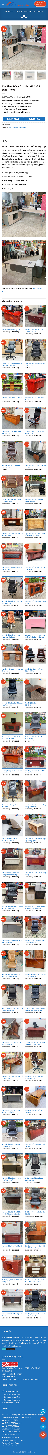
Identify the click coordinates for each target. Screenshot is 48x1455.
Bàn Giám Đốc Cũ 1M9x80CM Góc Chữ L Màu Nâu (11, 840)
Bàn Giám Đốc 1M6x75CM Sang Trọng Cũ (35, 874)
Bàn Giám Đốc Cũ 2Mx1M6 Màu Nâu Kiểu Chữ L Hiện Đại (35, 907)
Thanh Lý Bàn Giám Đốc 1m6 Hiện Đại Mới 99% (34, 330)
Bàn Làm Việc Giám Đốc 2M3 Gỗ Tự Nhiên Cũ (12, 1077)
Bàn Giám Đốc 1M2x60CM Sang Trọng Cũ (35, 602)
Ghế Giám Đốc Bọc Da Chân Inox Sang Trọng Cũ (12, 704)
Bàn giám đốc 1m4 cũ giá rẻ (11, 330)
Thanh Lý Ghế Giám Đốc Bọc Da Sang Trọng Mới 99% (12, 365)
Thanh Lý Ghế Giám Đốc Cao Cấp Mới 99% (34, 670)
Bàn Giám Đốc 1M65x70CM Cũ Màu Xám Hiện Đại (12, 941)
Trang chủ (9, 12)
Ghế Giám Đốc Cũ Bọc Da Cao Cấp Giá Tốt (35, 365)
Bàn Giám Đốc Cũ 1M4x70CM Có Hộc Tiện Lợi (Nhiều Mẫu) (11, 1213)
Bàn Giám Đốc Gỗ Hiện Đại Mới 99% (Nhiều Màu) (12, 1179)
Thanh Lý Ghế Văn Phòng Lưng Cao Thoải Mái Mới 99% (35, 941)
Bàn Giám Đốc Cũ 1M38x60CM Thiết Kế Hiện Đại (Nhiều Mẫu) (35, 636)
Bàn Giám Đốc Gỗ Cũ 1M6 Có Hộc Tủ (34, 398)
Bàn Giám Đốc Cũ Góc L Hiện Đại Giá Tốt (35, 466)
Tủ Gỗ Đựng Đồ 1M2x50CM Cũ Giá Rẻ (12, 1281)
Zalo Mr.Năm (34, 119)
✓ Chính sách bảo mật (10, 1403)
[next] (43, 47)
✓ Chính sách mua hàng (11, 1394)
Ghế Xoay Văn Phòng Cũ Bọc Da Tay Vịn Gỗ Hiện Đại (12, 1009)
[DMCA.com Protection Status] (8, 1349)
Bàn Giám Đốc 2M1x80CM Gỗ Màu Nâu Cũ (11, 432)
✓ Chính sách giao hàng (11, 1397)
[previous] (5, 47)
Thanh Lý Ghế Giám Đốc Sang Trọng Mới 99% (11, 500)
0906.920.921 (15, 1435)
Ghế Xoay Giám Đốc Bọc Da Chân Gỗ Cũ (34, 738)
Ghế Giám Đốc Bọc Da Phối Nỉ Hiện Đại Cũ (34, 432)
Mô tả (4, 141)
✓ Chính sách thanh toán (11, 1400)
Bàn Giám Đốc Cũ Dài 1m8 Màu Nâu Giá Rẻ (35, 568)
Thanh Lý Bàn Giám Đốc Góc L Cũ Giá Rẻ (34, 704)
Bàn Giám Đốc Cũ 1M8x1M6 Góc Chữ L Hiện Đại (11, 1111)
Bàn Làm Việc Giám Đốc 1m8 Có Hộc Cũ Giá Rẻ (12, 534)
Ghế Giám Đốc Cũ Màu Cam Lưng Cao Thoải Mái (11, 636)
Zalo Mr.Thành (13, 119)
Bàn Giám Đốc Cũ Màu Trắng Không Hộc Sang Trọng (11, 874)
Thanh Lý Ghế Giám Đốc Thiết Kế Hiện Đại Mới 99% (35, 1315)
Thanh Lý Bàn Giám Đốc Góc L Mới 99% (34, 1111)
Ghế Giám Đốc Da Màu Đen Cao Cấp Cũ (35, 1213)
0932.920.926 (14, 1432)
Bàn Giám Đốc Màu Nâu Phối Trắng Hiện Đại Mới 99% (34, 1281)
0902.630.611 (14, 1420)
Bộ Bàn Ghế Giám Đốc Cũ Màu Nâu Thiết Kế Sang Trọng (35, 1043)
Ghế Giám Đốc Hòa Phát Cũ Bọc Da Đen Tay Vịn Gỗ (12, 907)
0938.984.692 (13, 1426)
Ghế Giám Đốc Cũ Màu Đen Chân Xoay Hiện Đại (12, 602)
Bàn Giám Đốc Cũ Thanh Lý (33, 12)
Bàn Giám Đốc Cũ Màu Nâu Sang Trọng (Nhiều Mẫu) (35, 806)
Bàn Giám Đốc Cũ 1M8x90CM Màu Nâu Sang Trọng (35, 1247)
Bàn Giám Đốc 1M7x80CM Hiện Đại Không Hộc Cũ (35, 840)
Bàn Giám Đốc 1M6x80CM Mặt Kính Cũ (35, 1145)
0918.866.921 (14, 1429)
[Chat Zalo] (43, 1427)
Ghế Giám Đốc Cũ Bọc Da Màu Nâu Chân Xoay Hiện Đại (11, 975)
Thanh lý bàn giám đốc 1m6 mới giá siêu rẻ (12, 772)
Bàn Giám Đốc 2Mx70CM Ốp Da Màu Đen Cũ (12, 568)
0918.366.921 (16, 1423)
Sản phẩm (18, 12)
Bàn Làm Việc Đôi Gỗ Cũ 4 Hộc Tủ (12, 398)
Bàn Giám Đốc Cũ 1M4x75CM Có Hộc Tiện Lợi (11, 1043)
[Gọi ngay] (43, 1435)
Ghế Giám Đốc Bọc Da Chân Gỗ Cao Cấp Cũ (12, 466)
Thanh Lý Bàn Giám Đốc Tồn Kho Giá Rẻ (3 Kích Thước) (35, 975)
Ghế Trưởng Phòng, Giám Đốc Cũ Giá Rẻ (11, 806)
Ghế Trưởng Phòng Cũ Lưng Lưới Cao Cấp (34, 1179)
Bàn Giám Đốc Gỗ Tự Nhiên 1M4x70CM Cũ (34, 500)
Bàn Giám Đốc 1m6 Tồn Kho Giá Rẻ (12, 1247)
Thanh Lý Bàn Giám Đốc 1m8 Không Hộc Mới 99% (11, 738)
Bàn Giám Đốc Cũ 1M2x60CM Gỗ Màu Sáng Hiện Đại (35, 534)
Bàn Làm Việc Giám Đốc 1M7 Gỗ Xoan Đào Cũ (12, 670)
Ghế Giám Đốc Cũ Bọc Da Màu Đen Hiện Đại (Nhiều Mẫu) (35, 1009)
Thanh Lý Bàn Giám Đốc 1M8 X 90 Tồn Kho (35, 772)
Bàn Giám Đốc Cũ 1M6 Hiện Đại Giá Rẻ (12, 1315)
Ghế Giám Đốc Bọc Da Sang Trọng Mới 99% (11, 1145)
